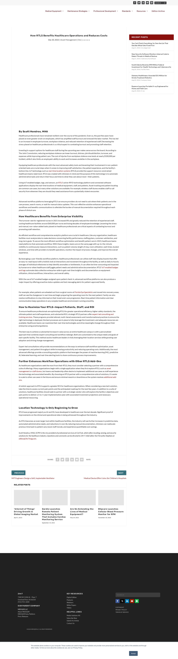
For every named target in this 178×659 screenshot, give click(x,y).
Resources (141, 11)
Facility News (145, 69)
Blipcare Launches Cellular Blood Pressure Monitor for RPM (111, 511)
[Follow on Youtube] (132, 601)
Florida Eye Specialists (83, 292)
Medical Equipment (53, 11)
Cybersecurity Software (148, 59)
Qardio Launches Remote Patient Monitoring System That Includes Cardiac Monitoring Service (54, 514)
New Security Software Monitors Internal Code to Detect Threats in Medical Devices (150, 55)
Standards (126, 11)
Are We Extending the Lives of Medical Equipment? (81, 511)
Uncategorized (146, 48)
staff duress (37, 371)
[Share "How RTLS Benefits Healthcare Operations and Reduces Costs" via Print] (81, 459)
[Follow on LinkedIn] (127, 601)
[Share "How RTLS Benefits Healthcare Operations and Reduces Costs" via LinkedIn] (72, 459)
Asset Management (68, 40)
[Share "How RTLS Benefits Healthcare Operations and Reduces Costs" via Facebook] (57, 459)
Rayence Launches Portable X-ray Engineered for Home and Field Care (150, 87)
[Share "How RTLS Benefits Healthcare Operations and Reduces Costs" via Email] (76, 459)
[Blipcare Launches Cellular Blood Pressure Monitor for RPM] (111, 497)
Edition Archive (158, 11)
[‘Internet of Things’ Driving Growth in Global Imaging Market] (27, 497)
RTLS (60, 182)
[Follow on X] (122, 601)
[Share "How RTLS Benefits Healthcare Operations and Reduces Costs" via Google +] (67, 459)
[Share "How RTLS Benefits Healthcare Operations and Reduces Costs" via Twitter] (62, 459)
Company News (146, 80)
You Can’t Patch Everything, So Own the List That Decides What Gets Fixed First (150, 44)
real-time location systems (59, 171)
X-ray (143, 91)
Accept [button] (133, 653)
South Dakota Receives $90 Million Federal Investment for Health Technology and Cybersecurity (151, 66)
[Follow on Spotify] (137, 601)
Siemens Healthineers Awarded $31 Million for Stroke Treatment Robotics (149, 76)
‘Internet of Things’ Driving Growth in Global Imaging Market (26, 511)
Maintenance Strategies (77, 11)
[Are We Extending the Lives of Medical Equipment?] (83, 497)
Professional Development (104, 11)
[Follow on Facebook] (117, 601)
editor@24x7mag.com (27, 438)
